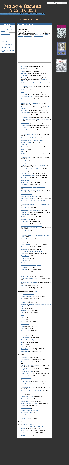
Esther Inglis (24, 260)
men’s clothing (27, 36)
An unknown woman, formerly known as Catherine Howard (35, 119)
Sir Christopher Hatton (26, 412)
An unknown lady (25, 123)
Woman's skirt (24, 288)
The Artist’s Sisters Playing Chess (29, 153)
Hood (22, 326)
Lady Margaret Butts (26, 127)
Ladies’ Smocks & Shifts (7, 44)
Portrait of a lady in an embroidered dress (31, 190)
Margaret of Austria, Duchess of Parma (30, 168)
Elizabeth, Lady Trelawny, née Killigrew (30, 210)
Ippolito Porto (24, 401)
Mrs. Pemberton (25, 112)
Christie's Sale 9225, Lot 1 (31, 227)
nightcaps (36, 421)
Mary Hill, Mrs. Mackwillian (27, 163)
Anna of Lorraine (25, 125)
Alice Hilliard (24, 184)
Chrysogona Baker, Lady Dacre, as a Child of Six (33, 187)
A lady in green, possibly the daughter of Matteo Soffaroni (35, 82)
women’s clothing (39, 34)
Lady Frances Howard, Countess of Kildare (31, 251)
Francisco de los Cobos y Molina (29, 365)
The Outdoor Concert (26, 140)
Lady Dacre (24, 115)
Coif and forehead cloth (26, 296)
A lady (22, 68)
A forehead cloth (25, 310)
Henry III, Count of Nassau (27, 369)
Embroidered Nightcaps (6, 37)
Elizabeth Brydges (25, 223)
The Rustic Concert (38, 140)
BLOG (25, 24)
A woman (23, 98)
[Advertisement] (61, 99)
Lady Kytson (24, 171)
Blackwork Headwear (28, 294)
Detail (22, 165)
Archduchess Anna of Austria (40, 165)
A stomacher (24, 247)
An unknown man (25, 381)
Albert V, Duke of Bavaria (27, 396)
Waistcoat (23, 285)
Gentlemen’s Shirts (5, 47)
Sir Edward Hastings (26, 399)
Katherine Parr (24, 132)
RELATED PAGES (7, 24)
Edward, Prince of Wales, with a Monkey (31, 383)
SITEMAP (31, 24)
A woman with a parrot (26, 86)
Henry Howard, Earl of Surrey (28, 387)
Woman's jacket (25, 274)
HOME (19, 24)
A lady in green (24, 89)
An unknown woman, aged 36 (28, 175)
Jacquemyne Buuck (26, 142)
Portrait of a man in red (26, 371)
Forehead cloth (24, 349)
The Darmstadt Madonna (35, 78)
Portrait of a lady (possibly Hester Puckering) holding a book (35, 204)
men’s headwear (38, 36)
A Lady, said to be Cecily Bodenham (30, 137)
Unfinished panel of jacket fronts (29, 282)
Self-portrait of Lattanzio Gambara (29, 410)
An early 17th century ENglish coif (29, 340)
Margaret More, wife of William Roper (30, 103)
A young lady (24, 73)
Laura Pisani (24, 75)
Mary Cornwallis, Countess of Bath (29, 198)
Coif (22, 342)
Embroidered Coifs (5, 34)
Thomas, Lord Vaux (26, 378)
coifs (36, 291)
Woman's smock (25, 182)
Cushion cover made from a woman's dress (31, 226)
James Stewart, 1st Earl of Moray (29, 403)
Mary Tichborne (25, 160)
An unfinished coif (25, 337)
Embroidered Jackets (6, 26)
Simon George (24, 375)
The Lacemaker (25, 351)
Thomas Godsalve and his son (28, 362)
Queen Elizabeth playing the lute (29, 196)
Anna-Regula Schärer (26, 157)
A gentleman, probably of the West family (31, 390)
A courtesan (24, 94)
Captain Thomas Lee (26, 414)
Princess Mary (24, 129)
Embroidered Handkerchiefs (4, 40)
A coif (22, 298)
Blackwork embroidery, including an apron (31, 265)
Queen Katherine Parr (26, 238)
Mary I (22, 151)
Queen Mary (24, 144)
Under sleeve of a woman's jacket (29, 278)
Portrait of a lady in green (27, 96)
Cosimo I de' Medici (26, 408)
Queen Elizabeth (25, 173)
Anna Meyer (24, 78)
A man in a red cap (25, 373)
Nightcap (23, 430)
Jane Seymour (24, 107)
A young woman (25, 101)
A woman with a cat (26, 117)
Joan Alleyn (24, 262)
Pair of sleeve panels (26, 244)
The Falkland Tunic (25, 219)
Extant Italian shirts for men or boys (30, 393)
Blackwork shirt (25, 418)
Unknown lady (24, 249)
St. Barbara (24, 66)
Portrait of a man (25, 357)
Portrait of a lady (25, 233)
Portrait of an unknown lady (27, 241)
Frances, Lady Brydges (26, 194)
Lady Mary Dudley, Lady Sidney (29, 134)
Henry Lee (23, 405)
